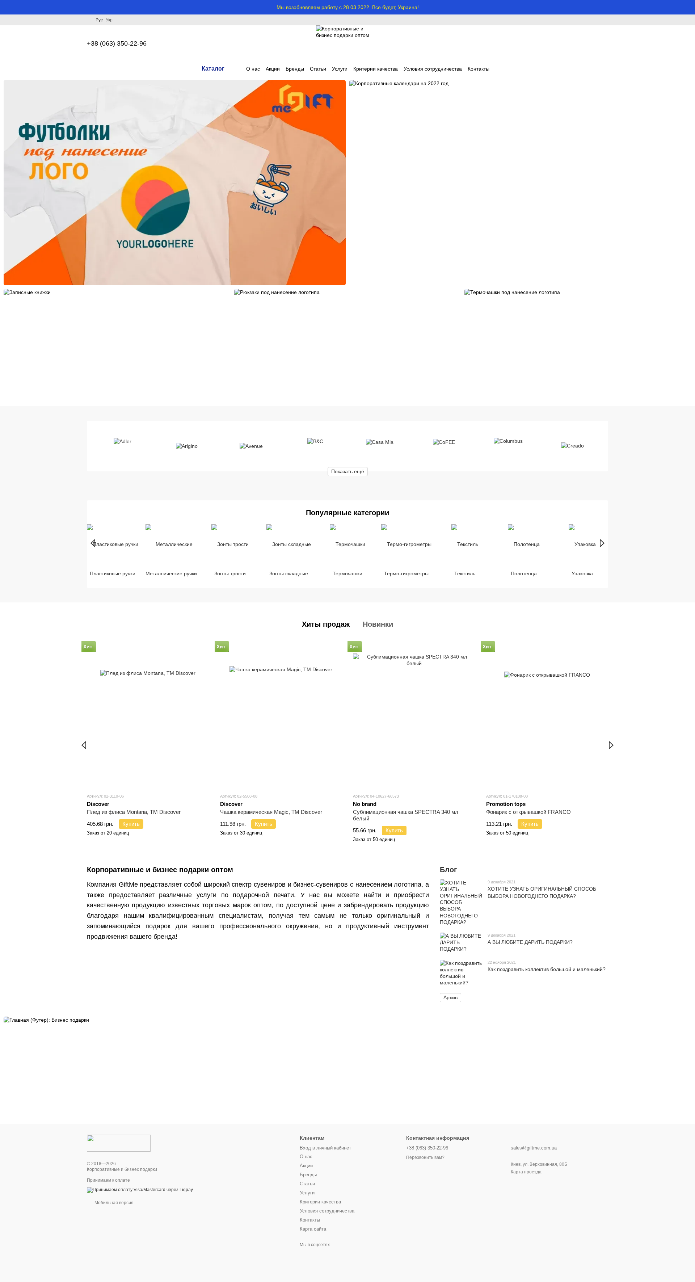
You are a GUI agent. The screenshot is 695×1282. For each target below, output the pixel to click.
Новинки (378, 624)
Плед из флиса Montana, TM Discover (134, 812)
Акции (273, 69)
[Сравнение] (546, 43)
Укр (109, 20)
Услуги (340, 69)
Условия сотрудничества (433, 69)
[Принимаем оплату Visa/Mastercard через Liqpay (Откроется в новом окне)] (140, 1189)
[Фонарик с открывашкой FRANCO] (547, 714)
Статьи (318, 69)
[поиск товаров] (502, 69)
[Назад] (92, 543)
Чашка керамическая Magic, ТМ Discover (271, 812)
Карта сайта (313, 1229)
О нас (253, 69)
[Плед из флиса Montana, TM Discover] (148, 714)
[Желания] (564, 43)
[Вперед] (602, 543)
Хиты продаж (326, 624)
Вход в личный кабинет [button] (325, 1148)
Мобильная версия (113, 1202)
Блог (448, 870)
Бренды (295, 69)
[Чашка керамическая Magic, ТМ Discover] (281, 714)
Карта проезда (526, 1171)
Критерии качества (375, 69)
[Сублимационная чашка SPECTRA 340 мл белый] (414, 714)
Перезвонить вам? (425, 1157)
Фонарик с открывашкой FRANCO (528, 812)
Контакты (478, 69)
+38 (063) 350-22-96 (117, 43)
